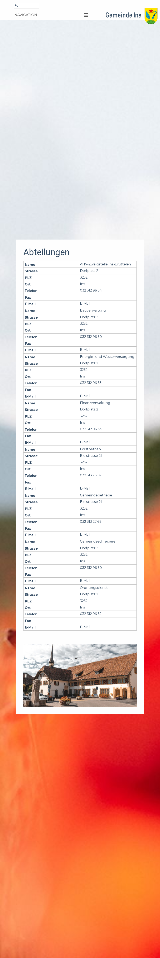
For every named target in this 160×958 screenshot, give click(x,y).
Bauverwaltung (93, 310)
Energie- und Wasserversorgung (107, 357)
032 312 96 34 (91, 290)
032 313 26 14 (90, 475)
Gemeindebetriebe (96, 495)
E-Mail (85, 303)
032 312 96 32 (90, 614)
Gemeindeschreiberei (98, 541)
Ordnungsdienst (94, 588)
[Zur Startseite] (131, 17)
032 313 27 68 (90, 522)
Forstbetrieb (90, 449)
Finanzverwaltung (95, 403)
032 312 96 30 (91, 337)
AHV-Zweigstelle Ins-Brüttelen (105, 264)
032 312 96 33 (90, 383)
